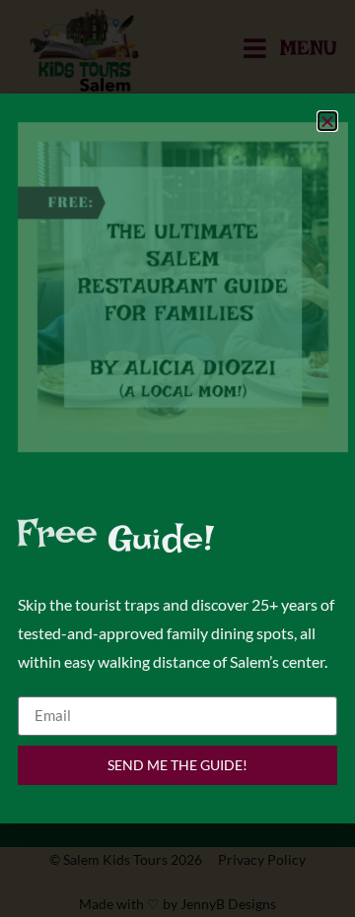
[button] (327, 121)
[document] (177, 458)
